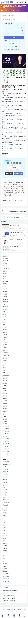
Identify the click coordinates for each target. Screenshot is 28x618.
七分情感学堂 (6, 469)
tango (4, 520)
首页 (9, 19)
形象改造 (5, 385)
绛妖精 (4, 515)
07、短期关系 (6, 438)
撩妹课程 (5, 256)
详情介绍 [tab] (6, 15)
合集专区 (5, 393)
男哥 (4, 278)
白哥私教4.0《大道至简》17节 (10, 593)
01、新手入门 (6, 423)
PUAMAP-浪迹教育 (7, 464)
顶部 (25, 616)
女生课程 (5, 309)
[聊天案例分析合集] (5, 248)
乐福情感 (5, 263)
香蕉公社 (5, 370)
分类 (8, 616)
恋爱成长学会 (6, 355)
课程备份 (5, 419)
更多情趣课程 (6, 375)
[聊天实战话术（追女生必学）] (5, 241)
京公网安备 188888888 (17, 611)
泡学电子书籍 (6, 581)
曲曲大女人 (5, 350)
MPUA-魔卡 (5, 454)
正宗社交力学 (6, 499)
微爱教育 (5, 479)
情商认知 (5, 388)
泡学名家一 (5, 507)
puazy (12, 609)
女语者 (4, 527)
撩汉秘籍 (5, 332)
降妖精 (4, 317)
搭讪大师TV (5, 533)
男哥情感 (5, 512)
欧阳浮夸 (5, 543)
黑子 (4, 553)
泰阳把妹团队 (6, 502)
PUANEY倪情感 (6, 268)
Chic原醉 (5, 327)
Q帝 (3, 517)
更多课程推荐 (6, 576)
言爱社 (4, 365)
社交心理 (5, 383)
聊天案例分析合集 (14, 246)
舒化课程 (5, 345)
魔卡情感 (5, 266)
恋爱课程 (5, 395)
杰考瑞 (4, 538)
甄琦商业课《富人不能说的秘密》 (10, 590)
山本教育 (5, 477)
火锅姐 (4, 319)
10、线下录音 (6, 446)
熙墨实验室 (5, 373)
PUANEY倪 (5, 489)
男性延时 (5, 380)
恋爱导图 (5, 482)
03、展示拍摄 (6, 428)
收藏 (10, 200)
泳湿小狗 (5, 510)
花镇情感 (5, 337)
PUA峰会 (5, 466)
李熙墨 (4, 367)
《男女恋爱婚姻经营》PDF (9, 595)
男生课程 (12, 235)
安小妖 (4, 530)
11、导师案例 (6, 449)
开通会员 (5, 416)
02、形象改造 (6, 426)
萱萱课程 (5, 342)
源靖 (4, 311)
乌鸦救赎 (5, 271)
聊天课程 (5, 10)
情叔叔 (4, 561)
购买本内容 (9, 173)
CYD (4, 487)
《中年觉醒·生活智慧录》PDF (9, 600)
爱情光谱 (5, 548)
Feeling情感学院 (6, 459)
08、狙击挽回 (6, 441)
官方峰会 (5, 457)
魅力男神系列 (6, 304)
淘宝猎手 (5, 545)
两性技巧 (5, 358)
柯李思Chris (5, 281)
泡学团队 (5, 485)
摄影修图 (5, 390)
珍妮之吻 (5, 339)
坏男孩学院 (5, 471)
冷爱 (4, 525)
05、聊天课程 (6, 433)
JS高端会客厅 (6, 461)
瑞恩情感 (5, 286)
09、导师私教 (6, 443)
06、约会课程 (6, 436)
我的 (20, 616)
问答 (14, 616)
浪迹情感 (5, 288)
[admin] (2, 10)
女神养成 (5, 334)
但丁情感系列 (6, 306)
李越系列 (5, 347)
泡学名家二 (5, 536)
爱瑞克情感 (5, 505)
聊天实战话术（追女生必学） (16, 239)
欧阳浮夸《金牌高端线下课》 (9, 598)
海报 (15, 200)
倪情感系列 (5, 301)
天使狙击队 (5, 492)
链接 (20, 200)
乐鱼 (4, 556)
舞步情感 (5, 294)
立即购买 (14, 37)
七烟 (4, 522)
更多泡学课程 (6, 578)
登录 (22, 2)
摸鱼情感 (5, 494)
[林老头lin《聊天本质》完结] (5, 234)
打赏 (5, 200)
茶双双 (4, 322)
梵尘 (4, 540)
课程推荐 (5, 421)
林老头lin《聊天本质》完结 (16, 232)
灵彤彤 (4, 314)
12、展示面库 (6, 451)
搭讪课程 (5, 406)
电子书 (4, 414)
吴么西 (4, 362)
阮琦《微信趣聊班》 (14, 225)
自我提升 (5, 378)
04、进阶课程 (6, 431)
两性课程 (5, 398)
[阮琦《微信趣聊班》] (5, 226)
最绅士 (4, 497)
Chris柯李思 (5, 258)
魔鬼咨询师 (5, 260)
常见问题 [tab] (13, 15)
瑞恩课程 (5, 283)
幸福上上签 (5, 352)
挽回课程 (5, 403)
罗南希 (4, 360)
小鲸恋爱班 (5, 474)
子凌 (4, 558)
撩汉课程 (5, 273)
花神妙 (4, 324)
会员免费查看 (19, 173)
